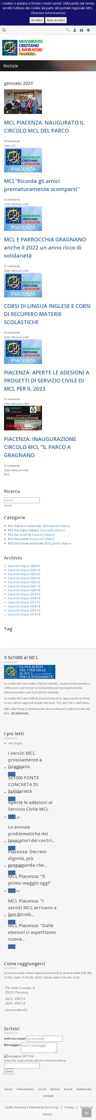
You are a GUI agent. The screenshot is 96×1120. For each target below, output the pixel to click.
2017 (33, 602)
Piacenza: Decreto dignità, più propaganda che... (27, 858)
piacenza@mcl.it (16, 1010)
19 (38, 610)
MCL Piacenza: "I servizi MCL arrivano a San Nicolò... (32, 907)
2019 (33, 594)
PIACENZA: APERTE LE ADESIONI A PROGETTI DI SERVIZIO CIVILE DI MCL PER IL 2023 (46, 380)
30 (45, 543)
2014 (33, 614)
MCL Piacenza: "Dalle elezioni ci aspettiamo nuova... (32, 932)
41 (38, 566)
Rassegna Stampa (26, 530)
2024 (33, 574)
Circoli (42, 1089)
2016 (33, 606)
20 (38, 594)
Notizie (55, 1089)
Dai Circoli (20, 535)
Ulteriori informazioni (48, 13)
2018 (33, 598)
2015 (33, 610)
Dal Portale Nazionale (29, 543)
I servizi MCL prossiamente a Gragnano (25, 760)
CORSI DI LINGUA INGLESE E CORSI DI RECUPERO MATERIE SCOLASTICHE (47, 314)
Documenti (21, 539)
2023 (33, 578)
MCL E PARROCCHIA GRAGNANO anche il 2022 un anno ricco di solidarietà (45, 247)
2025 (33, 570)
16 (38, 598)
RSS (6, 474)
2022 (33, 582)
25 (38, 578)
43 (29, 535)
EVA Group (51, 1107)
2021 (33, 586)
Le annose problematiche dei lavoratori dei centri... (31, 833)
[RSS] (4, 30)
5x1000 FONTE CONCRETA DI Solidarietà (23, 784)
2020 (33, 590)
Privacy (69, 1107)
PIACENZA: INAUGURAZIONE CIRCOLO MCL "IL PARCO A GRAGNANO (40, 447)
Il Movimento (25, 1089)
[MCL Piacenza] (23, 47)
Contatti (48, 1096)
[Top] (87, 1112)
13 (38, 586)
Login (81, 29)
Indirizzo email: (15, 1038)
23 (38, 574)
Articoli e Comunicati (27, 526)
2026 (33, 566)
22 (38, 582)
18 (38, 570)
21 (38, 602)
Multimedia (84, 1089)
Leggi (11, 774)
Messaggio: (12, 1045)
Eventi (68, 1089)
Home (8, 1089)
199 (44, 526)
